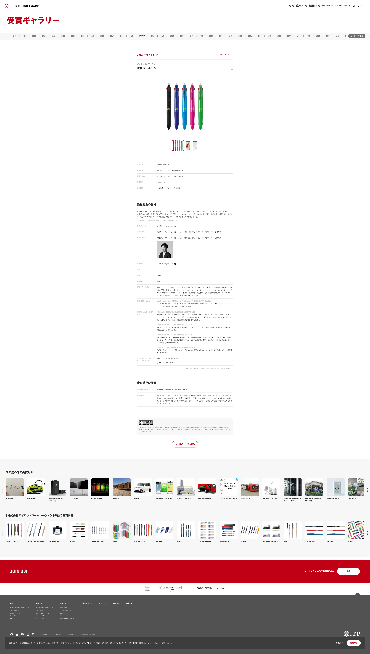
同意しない (339, 643)
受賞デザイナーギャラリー (67, 618)
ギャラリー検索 (358, 36)
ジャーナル (102, 603)
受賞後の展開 (63, 607)
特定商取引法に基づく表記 (88, 634)
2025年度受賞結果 (15, 613)
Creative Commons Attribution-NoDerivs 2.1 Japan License (174, 427)
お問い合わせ (131, 603)
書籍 (11, 618)
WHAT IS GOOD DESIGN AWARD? (19, 607)
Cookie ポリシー (72, 634)
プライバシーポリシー (58, 634)
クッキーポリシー (154, 643)
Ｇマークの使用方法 (65, 610)
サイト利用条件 (43, 634)
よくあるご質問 (40, 618)
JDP (147, 427)
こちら (142, 431)
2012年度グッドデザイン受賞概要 (168, 188)
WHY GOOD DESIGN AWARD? (44, 607)
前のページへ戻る (225, 55)
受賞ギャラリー (86, 603)
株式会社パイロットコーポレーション (170, 170)
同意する (354, 643)
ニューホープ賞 (40, 616)
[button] (178, 145)
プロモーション (64, 616)
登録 (348, 571)
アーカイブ (13, 616)
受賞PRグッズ (64, 613)
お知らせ (116, 603)
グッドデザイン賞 (15, 610)
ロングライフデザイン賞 (42, 613)
